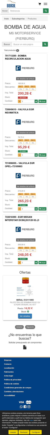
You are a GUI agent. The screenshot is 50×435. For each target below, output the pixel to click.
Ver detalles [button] (25, 316)
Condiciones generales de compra (17, 387)
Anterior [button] (19, 327)
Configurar (36, 432)
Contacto (7, 364)
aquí (31, 420)
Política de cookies (11, 383)
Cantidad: (9, 101)
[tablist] (25, 302)
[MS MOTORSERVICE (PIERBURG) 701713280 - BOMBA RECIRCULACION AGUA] (25, 68)
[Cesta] (39, 4)
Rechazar (24, 432)
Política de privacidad (12, 379)
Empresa (7, 360)
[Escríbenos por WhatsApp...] (21, 407)
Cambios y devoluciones (14, 391)
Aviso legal (8, 375)
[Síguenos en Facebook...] (25, 407)
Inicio (6, 18)
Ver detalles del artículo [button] (26, 78)
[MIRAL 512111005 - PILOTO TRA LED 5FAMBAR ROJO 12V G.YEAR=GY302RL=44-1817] (25, 286)
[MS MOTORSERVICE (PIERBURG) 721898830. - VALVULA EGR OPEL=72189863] (25, 176)
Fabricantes (9, 372)
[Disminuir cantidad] (19, 101)
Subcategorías (18, 18)
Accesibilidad (9, 395)
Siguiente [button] (30, 327)
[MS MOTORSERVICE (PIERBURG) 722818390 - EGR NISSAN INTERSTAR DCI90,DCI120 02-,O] (25, 229)
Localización (9, 368)
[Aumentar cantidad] (36, 101)
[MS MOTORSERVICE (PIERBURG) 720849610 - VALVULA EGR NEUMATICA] (25, 122)
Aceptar (13, 432)
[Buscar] (46, 10)
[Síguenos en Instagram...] (28, 407)
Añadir (43, 101)
